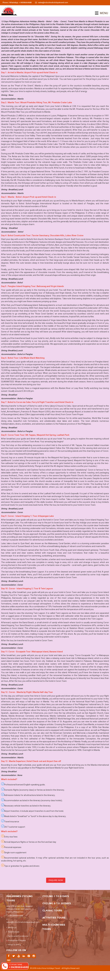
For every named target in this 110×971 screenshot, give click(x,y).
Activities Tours (53, 917)
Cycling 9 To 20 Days (56, 903)
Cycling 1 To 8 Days (55, 896)
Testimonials (13, 932)
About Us (12, 927)
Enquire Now (56, 880)
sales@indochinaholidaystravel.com (53, 2)
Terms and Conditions (18, 936)
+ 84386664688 (15, 915)
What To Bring (14, 944)
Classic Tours (52, 910)
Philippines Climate (17, 940)
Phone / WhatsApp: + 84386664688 (17, 2)
